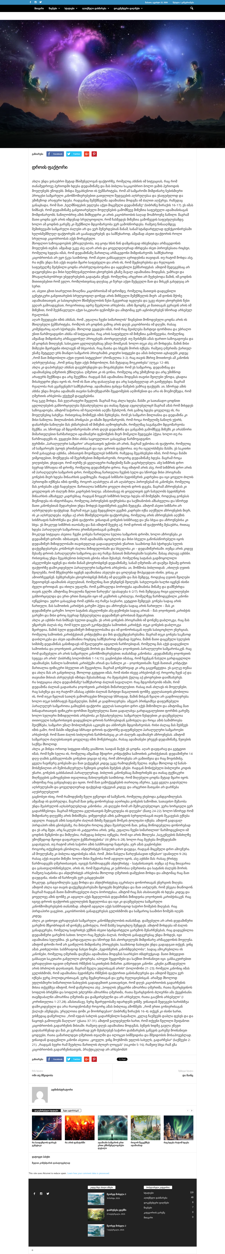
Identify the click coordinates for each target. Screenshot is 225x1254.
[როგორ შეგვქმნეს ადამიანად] (145, 1128)
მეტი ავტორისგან (71, 1110)
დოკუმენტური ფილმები (127, 8)
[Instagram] (36, 2)
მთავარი (39, 8)
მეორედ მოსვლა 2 (116, 1225)
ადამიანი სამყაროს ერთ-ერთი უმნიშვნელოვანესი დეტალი (111, 1145)
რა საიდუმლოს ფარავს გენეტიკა (44, 1144)
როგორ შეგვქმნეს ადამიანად (140, 1144)
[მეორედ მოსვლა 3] (96, 1199)
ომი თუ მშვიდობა (42, 1075)
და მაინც (188, 1075)
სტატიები (69, 8)
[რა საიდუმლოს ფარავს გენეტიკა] (47, 1128)
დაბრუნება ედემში (116, 1209)
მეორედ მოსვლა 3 (116, 1194)
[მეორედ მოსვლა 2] (96, 1230)
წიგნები (53, 8)
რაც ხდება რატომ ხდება (176, 1142)
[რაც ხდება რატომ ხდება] (178, 1128)
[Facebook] (30, 2)
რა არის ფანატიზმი (75, 1142)
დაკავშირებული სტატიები (46, 1110)
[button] (191, 8)
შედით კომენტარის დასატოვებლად (51, 1163)
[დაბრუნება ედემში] (96, 1214)
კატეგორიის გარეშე (154, 1212)
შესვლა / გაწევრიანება (183, 2)
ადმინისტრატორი (40, 133)
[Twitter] (41, 2)
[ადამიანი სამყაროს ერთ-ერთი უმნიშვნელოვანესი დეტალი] (112, 1128)
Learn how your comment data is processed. (88, 1173)
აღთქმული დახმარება (94, 8)
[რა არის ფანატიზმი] (80, 1128)
